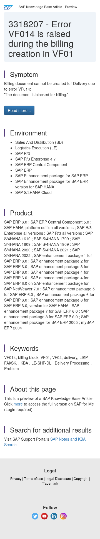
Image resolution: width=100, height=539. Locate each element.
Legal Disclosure (58, 478)
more (18, 404)
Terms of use (33, 478)
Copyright (81, 478)
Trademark (50, 483)
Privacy (15, 478)
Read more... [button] (19, 110)
